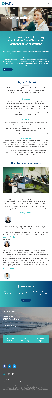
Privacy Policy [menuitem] (11, 381)
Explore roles (7, 70)
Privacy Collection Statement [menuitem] (22, 381)
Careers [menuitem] (5, 358)
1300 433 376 (10, 325)
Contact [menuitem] (5, 355)
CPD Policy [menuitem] (5, 381)
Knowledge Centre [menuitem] (7, 350)
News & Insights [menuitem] (7, 353)
